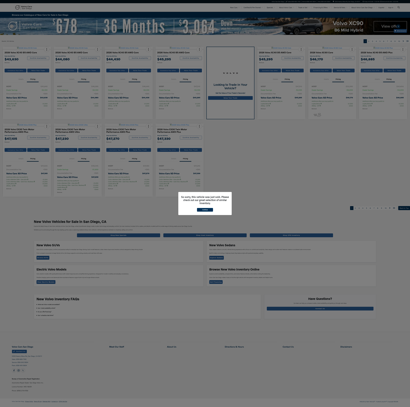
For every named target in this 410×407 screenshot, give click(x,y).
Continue (205, 210)
